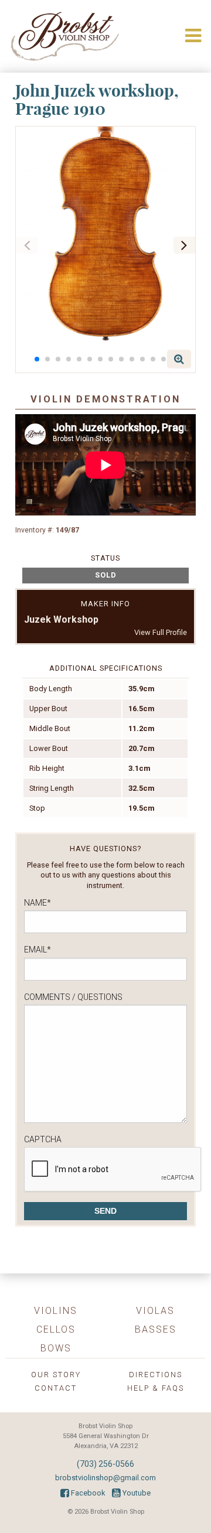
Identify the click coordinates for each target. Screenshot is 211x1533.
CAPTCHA (43, 1139)
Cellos (56, 1329)
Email (37, 949)
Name (37, 902)
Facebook (87, 1492)
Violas (155, 1310)
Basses (155, 1329)
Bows (56, 1348)
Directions (155, 1374)
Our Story (56, 1374)
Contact (56, 1388)
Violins (55, 1310)
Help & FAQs (155, 1388)
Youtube (136, 1492)
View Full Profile (160, 632)
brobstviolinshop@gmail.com (105, 1477)
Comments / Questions (73, 997)
